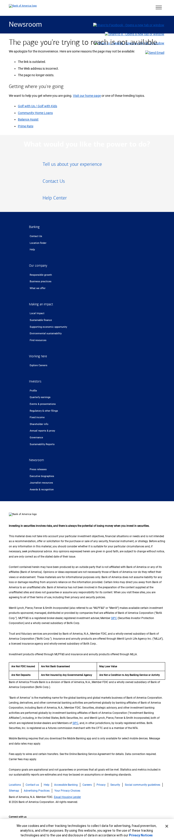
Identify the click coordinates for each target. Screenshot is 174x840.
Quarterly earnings (40, 397)
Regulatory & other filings (44, 410)
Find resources (38, 340)
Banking (34, 227)
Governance (36, 437)
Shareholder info (39, 424)
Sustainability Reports (42, 444)
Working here (38, 356)
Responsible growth (41, 274)
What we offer (38, 288)
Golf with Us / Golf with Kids (37, 106)
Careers (87, 784)
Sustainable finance (41, 320)
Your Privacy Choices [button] (67, 790)
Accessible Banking (66, 784)
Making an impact (41, 304)
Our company (38, 266)
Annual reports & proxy (42, 430)
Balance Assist (28, 119)
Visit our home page (87, 96)
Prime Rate (25, 126)
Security (115, 784)
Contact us (32, 784)
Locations (15, 784)
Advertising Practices (37, 790)
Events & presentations (43, 404)
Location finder (38, 243)
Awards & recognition (42, 489)
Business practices (40, 281)
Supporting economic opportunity (48, 326)
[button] (159, 8)
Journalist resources (41, 482)
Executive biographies (42, 476)
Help (32, 249)
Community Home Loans (35, 113)
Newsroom (25, 24)
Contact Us (36, 236)
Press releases (38, 469)
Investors (35, 381)
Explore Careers (38, 365)
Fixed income (37, 417)
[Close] (167, 826)
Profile (33, 390)
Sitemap (14, 790)
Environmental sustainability (46, 333)
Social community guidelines (142, 784)
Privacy (101, 784)
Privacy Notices (141, 835)
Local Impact (37, 313)
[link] (87, 166)
